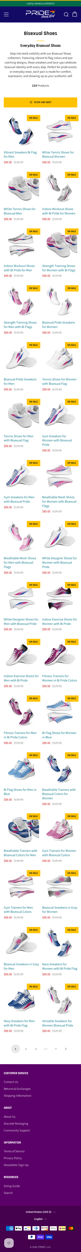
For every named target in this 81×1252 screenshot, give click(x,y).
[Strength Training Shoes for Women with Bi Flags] (59, 245)
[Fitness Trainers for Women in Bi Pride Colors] (59, 655)
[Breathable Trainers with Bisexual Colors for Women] (59, 768)
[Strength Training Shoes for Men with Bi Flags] (21, 301)
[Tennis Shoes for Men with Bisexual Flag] (21, 415)
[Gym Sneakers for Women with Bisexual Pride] (59, 415)
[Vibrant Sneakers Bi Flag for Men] (21, 131)
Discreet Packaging (16, 1123)
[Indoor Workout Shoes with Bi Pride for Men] (21, 245)
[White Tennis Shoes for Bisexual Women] (59, 131)
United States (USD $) (38, 1212)
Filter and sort (42, 102)
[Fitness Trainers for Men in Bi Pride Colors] (21, 712)
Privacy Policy (13, 1158)
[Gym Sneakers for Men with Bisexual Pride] (21, 476)
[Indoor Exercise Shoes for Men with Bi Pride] (21, 655)
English (38, 1219)
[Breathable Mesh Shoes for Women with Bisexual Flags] (59, 476)
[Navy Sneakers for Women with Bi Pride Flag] (59, 943)
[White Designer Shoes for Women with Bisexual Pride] (59, 537)
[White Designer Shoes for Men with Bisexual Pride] (21, 598)
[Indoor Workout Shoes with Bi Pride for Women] (59, 188)
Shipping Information (17, 1096)
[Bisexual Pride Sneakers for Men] (21, 358)
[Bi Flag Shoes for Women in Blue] (59, 712)
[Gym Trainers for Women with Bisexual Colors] (59, 829)
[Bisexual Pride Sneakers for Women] (59, 301)
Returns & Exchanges (17, 1089)
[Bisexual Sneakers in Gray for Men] (21, 943)
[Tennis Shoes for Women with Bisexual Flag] (59, 358)
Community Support (17, 1130)
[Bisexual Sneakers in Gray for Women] (59, 886)
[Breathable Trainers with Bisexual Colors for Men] (21, 829)
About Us (9, 1117)
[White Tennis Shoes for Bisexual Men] (21, 188)
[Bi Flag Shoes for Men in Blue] (21, 768)
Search (8, 1193)
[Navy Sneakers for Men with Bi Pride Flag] (21, 1000)
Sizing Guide (12, 1186)
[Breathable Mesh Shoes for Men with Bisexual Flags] (21, 537)
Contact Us (11, 1082)
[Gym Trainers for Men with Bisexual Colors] (21, 886)
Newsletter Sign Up (16, 1165)
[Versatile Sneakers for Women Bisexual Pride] (59, 1000)
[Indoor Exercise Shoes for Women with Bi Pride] (59, 598)
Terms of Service (14, 1151)
